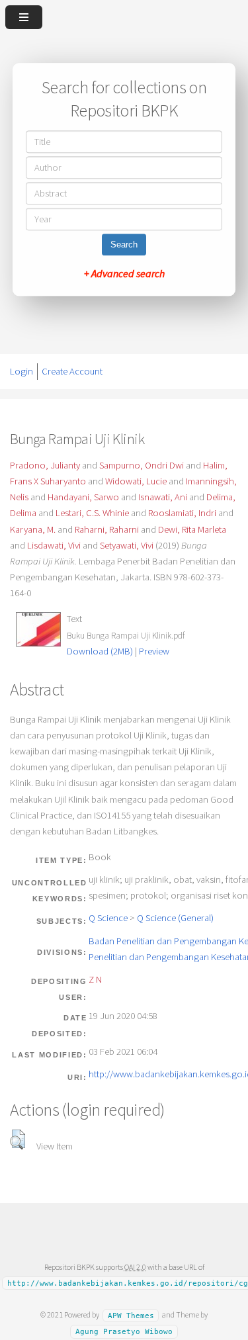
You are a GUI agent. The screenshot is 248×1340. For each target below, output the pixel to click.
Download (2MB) (100, 651)
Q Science (108, 918)
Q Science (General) (175, 918)
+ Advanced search (124, 274)
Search (124, 245)
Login (21, 371)
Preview (154, 651)
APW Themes (131, 1315)
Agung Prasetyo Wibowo (124, 1331)
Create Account (72, 371)
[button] (17, 1139)
